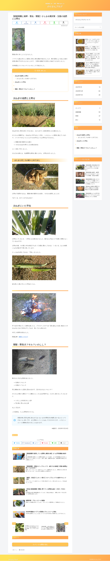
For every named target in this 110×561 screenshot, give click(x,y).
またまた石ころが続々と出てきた (27, 78)
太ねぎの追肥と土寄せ (21, 76)
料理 (88, 116)
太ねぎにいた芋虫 (20, 82)
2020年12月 (88, 91)
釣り (88, 120)
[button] (100, 27)
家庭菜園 (15, 435)
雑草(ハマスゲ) (23, 337)
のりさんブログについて (83, 19)
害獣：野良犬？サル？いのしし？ (25, 89)
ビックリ (88, 108)
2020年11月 (88, 95)
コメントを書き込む (40, 544)
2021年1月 (88, 87)
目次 (38, 71)
